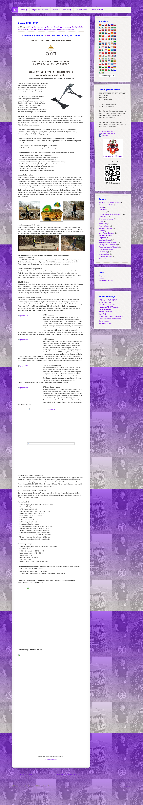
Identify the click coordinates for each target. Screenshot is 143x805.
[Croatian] (114, 36)
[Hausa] (100, 47)
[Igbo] (103, 50)
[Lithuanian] (114, 53)
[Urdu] (100, 70)
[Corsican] (106, 44)
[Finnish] (111, 39)
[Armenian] (108, 30)
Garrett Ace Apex (105, 309)
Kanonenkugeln (104, 226)
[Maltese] (111, 56)
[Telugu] (108, 67)
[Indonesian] (103, 47)
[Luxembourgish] (106, 42)
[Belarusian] (100, 33)
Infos (23, 10)
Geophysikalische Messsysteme (110, 214)
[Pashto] (111, 58)
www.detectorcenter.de (51, 759)
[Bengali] (103, 33)
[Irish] (100, 39)
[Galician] (108, 44)
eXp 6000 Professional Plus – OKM (70, 774)
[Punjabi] (100, 61)
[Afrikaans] (111, 27)
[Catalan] (111, 33)
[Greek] (108, 25)
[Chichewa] (100, 36)
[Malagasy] (103, 56)
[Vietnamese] (106, 70)
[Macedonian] (100, 56)
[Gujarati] (111, 44)
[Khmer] (114, 50)
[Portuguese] (108, 27)
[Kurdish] (111, 42)
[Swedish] (108, 39)
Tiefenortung (103, 252)
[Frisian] (106, 47)
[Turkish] (106, 25)
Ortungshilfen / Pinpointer (108, 245)
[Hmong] (114, 47)
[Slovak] (100, 64)
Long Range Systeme (106, 233)
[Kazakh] (111, 50)
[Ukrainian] (114, 67)
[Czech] (100, 30)
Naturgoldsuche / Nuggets (67, 29)
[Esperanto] (114, 42)
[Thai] (111, 67)
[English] (103, 25)
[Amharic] (111, 36)
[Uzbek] (103, 70)
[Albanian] (103, 30)
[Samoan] (106, 64)
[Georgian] (100, 42)
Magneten (102, 238)
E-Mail (48, 35)
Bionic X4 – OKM (25, 774)
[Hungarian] (100, 50)
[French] (100, 27)
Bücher (101, 207)
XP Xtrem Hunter (105, 323)
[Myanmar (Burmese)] (106, 58)
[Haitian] (114, 44)
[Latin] (108, 53)
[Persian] (114, 58)
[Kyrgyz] (103, 53)
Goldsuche (102, 216)
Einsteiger (102, 212)
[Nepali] (108, 58)
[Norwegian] (106, 39)
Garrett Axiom (103, 321)
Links (100, 283)
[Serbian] (103, 61)
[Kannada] (108, 50)
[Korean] (100, 53)
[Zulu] (103, 73)
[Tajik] (103, 67)
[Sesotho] (108, 61)
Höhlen (31, 29)
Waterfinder (103, 259)
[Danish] (103, 39)
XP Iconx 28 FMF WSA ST (108, 300)
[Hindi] (111, 47)
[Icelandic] (114, 39)
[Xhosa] (111, 70)
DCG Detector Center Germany (27, 3)
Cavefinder (66, 27)
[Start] (15, 10)
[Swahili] (100, 67)
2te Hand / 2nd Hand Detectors (110, 202)
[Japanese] (106, 36)
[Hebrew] (108, 42)
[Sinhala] (114, 61)
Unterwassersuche (105, 256)
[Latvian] (111, 53)
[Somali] (111, 64)
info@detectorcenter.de (107, 131)
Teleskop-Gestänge (106, 249)
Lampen (102, 231)
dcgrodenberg (38, 27)
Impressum (127, 786)
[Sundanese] (114, 64)
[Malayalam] (106, 56)
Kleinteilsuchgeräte (105, 228)
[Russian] (111, 25)
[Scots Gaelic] (108, 64)
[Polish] (114, 25)
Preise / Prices (81, 10)
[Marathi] (100, 58)
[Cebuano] (114, 33)
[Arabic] (114, 27)
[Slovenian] (103, 64)
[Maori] (114, 56)
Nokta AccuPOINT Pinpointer (109, 307)
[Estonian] (100, 44)
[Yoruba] (100, 73)
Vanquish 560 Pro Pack (107, 305)
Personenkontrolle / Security (109, 247)
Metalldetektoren (51, 29)
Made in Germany (105, 235)
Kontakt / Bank (97, 10)
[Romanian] (106, 30)
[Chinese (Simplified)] (103, 36)
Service (101, 278)
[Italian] (103, 27)
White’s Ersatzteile (105, 312)
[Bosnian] (106, 33)
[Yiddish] (114, 70)
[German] (100, 25)
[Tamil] (106, 67)
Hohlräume (40, 29)
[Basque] (114, 30)
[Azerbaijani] (111, 30)
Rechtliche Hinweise (61, 10)
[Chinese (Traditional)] (108, 36)
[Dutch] (103, 42)
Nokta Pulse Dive (105, 302)
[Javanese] (106, 50)
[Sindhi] (111, 61)
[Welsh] (108, 70)
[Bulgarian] (108, 33)
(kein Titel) (102, 314)
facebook (104, 135)
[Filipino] (103, 44)
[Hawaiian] (108, 47)
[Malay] (108, 56)
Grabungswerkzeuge (106, 219)
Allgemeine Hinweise (40, 10)
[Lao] (106, 53)
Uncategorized (104, 254)
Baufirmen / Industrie (53, 27)
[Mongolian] (103, 58)
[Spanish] (106, 27)
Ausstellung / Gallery (106, 280)
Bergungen (103, 276)
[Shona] (106, 61)
